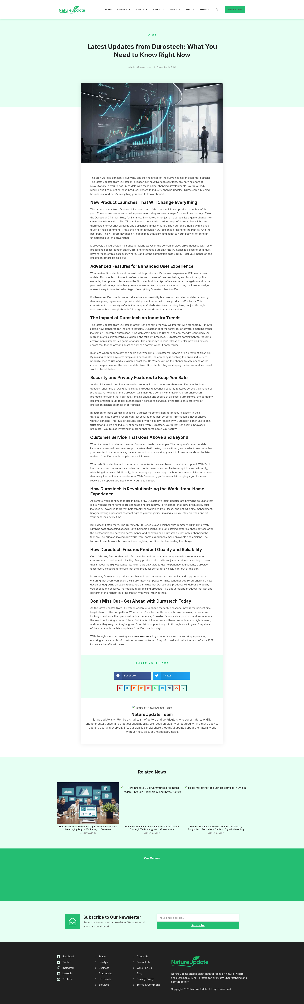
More (203, 9)
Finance (122, 9)
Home (108, 9)
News (173, 9)
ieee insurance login (146, 636)
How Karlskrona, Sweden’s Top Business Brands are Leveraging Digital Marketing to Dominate (88, 828)
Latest (157, 9)
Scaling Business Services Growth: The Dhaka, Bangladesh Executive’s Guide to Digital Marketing (216, 828)
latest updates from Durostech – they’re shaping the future (158, 365)
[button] (217, 9)
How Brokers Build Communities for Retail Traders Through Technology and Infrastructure (152, 828)
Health (140, 9)
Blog (188, 9)
